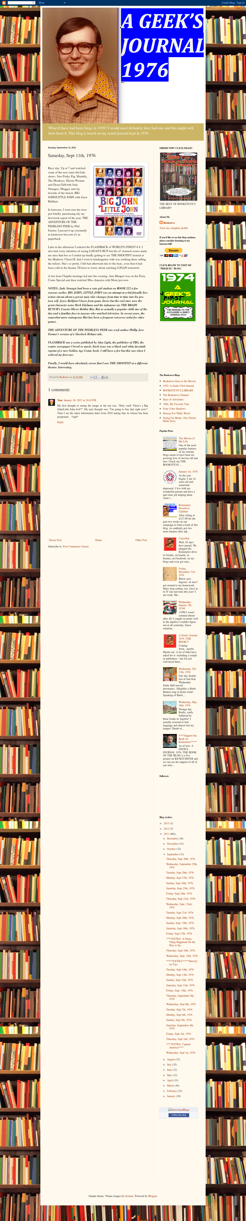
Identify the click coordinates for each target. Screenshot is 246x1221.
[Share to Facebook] (103, 377)
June (170, 1070)
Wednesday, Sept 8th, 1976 (181, 1004)
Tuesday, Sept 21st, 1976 (179, 912)
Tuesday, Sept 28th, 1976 (180, 872)
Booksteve (169, 223)
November (173, 843)
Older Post (141, 540)
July (169, 1064)
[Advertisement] (98, 509)
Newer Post (55, 540)
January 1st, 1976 (188, 471)
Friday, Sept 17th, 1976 (179, 933)
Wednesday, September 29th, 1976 (182, 865)
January (171, 1096)
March (171, 1085)
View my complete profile (174, 228)
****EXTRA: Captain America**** (178, 1045)
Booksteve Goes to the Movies (179, 381)
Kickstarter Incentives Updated (185, 508)
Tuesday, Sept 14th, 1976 (180, 969)
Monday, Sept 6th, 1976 (179, 1014)
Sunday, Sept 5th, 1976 (179, 1020)
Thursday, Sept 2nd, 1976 (180, 1039)
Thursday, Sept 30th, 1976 (180, 859)
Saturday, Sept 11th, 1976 (180, 985)
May (170, 1075)
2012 (167, 828)
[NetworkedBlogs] (178, 1110)
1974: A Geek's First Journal (178, 386)
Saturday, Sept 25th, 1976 (180, 888)
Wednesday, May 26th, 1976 (188, 703)
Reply (60, 422)
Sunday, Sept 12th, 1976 (179, 980)
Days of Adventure (173, 399)
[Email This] (92, 377)
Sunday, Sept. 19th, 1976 (180, 923)
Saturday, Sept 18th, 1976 (180, 928)
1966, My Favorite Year (176, 404)
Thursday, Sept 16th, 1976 (180, 950)
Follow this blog (179, 1115)
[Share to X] (99, 377)
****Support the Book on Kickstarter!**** (188, 739)
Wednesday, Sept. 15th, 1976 (182, 956)
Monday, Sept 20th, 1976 (180, 918)
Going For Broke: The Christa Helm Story (179, 419)
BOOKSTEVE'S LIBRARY (178, 390)
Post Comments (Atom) (76, 546)
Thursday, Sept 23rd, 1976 (180, 898)
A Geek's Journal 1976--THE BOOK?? (188, 638)
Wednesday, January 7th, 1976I (185, 605)
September (173, 854)
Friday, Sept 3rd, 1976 (178, 1034)
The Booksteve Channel (176, 395)
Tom (59, 400)
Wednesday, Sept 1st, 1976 (180, 1052)
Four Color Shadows (174, 408)
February (172, 1091)
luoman (129, 1196)
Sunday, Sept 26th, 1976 (179, 883)
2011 (167, 834)
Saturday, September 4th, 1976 (180, 1026)
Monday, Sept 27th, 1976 (180, 877)
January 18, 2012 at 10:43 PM (80, 400)
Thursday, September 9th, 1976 (180, 997)
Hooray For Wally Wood (176, 413)
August (171, 1059)
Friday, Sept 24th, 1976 (179, 893)
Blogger (152, 1196)
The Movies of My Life (187, 439)
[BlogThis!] (96, 377)
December (173, 838)
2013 (167, 823)
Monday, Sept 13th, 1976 (180, 974)
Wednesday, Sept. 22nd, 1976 (179, 905)
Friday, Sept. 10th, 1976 (179, 990)
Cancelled (184, 538)
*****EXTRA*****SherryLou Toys (182, 962)
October (171, 849)
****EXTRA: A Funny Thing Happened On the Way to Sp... (180, 942)
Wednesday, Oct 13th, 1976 (187, 670)
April (170, 1080)
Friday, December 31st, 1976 (187, 572)
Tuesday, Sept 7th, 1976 (179, 1009)
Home (98, 540)
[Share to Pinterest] (107, 377)
